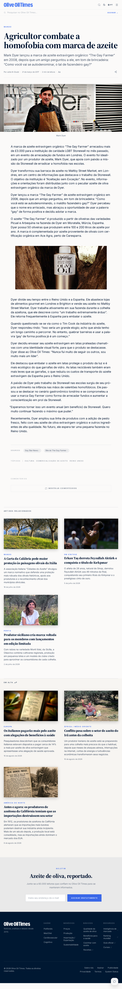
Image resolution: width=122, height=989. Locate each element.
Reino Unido (77, 461)
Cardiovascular (51, 937)
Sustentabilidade (71, 944)
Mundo (8, 27)
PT (111, 5)
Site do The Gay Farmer (55, 450)
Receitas (87, 950)
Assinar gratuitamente (84, 898)
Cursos (106, 947)
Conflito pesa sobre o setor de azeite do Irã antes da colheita (91, 732)
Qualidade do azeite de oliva (89, 930)
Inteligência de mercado (109, 930)
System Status (111, 971)
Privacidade (85, 971)
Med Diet (48, 933)
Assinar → (112, 13)
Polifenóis (48, 929)
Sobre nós (88, 968)
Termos (98, 971)
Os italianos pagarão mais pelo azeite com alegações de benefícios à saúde (30, 732)
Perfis (7, 631)
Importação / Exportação (69, 938)
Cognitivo (48, 942)
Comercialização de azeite (52, 461)
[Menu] (116, 4)
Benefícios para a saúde (90, 937)
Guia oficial (108, 943)
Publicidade (113, 968)
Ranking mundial (107, 937)
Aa (59, 72)
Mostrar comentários (62, 488)
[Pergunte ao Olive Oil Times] (114, 981)
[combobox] (55, 12)
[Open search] (99, 4)
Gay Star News (31, 450)
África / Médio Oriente (78, 726)
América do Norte (14, 803)
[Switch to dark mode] (104, 4)
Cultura (29, 461)
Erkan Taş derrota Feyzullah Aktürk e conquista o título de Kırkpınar (90, 560)
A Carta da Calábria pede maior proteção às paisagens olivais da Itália (30, 560)
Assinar (100, 968)
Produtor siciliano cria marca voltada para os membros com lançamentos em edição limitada (30, 639)
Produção (68, 933)
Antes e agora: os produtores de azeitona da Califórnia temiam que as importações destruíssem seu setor (30, 811)
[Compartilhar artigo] (115, 71)
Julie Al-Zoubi (13, 72)
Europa (8, 726)
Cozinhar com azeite (89, 944)
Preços (67, 929)
